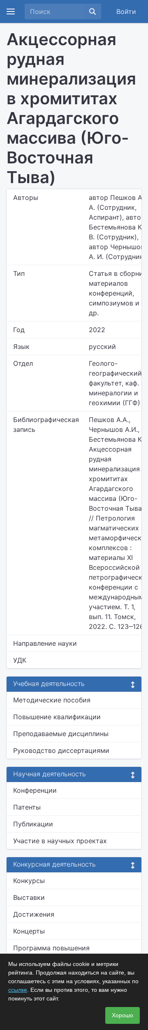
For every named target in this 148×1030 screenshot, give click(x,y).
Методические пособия (51, 700)
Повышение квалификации (57, 717)
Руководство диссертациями (61, 750)
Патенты (27, 807)
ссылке (17, 989)
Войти (126, 11)
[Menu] (10, 11)
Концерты (29, 931)
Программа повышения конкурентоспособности (53, 953)
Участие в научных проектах (60, 841)
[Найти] (92, 11)
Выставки (29, 897)
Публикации (33, 824)
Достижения (33, 914)
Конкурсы (29, 880)
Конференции (35, 790)
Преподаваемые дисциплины (61, 733)
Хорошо (122, 1015)
